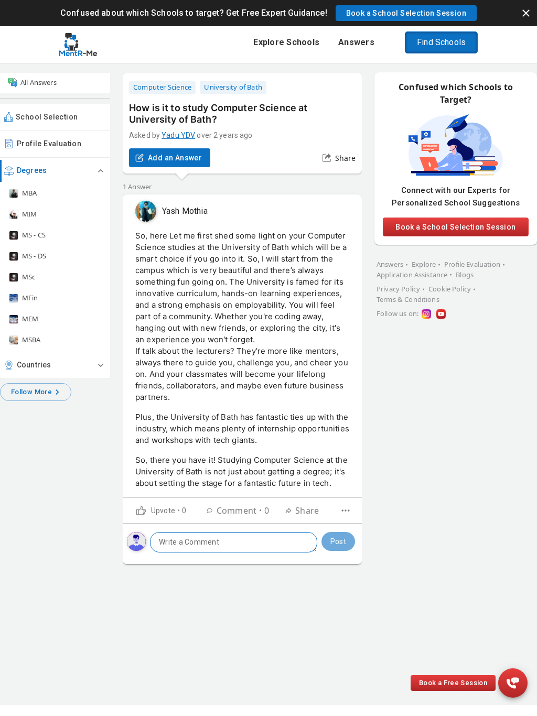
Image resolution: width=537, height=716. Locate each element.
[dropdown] (345, 510)
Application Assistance (412, 274)
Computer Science (162, 87)
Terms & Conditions (408, 299)
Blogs (465, 274)
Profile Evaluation (49, 143)
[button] (406, 13)
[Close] (526, 13)
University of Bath (233, 87)
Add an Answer (175, 158)
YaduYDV (178, 135)
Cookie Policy (449, 289)
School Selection (47, 117)
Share (345, 158)
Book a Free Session (453, 683)
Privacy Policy (398, 289)
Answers (390, 264)
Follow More (31, 392)
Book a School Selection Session (455, 227)
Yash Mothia (185, 211)
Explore (424, 264)
